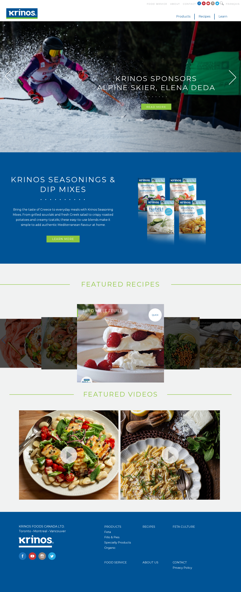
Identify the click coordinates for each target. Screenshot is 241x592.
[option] (120, 76)
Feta (107, 532)
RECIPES (149, 526)
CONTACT (180, 562)
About (175, 3)
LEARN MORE (63, 239)
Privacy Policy (182, 567)
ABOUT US (150, 562)
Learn (223, 16)
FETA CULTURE (184, 526)
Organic (110, 547)
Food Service (157, 3)
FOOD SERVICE (115, 562)
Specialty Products (117, 542)
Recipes (204, 16)
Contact (189, 3)
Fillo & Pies (111, 537)
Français (232, 3)
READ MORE (156, 106)
